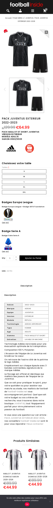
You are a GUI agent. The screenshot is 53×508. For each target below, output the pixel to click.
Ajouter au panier (33, 258)
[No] (50, 501)
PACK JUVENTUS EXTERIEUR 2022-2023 (24, 418)
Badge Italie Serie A (10, 235)
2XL (24, 192)
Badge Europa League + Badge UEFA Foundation (23, 206)
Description (26, 285)
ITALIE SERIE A (18, 18)
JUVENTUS (29, 18)
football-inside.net (17, 391)
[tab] (26, 285)
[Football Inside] (26, 4)
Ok (27, 504)
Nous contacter (35, 424)
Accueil (8, 18)
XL (24, 187)
